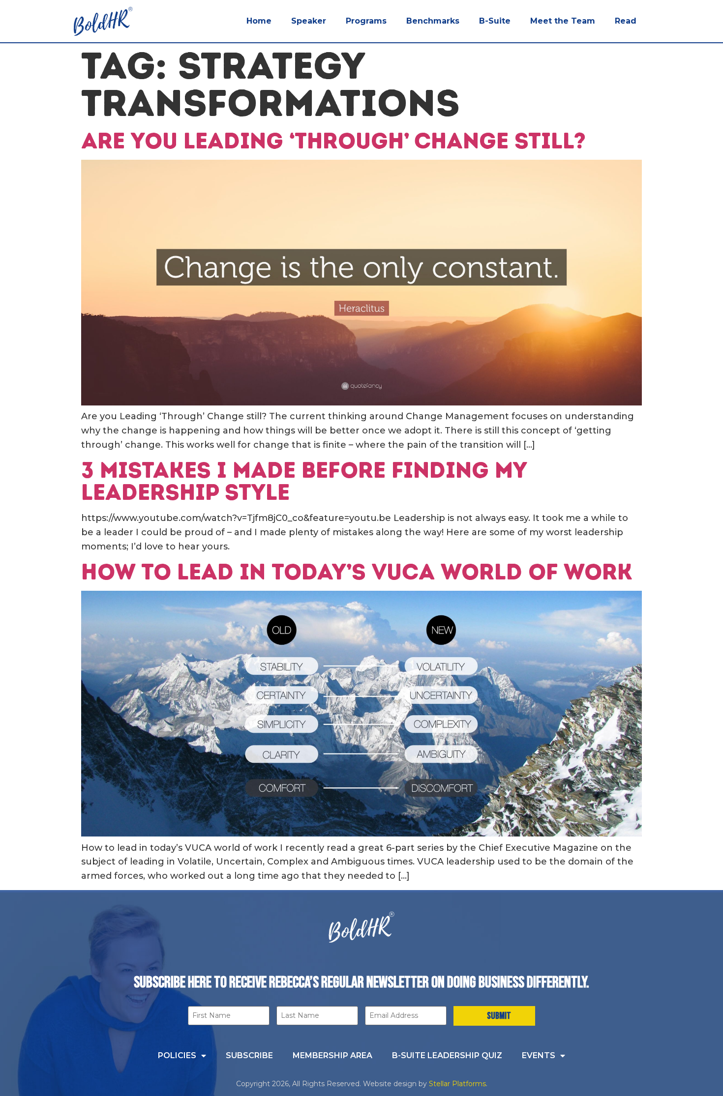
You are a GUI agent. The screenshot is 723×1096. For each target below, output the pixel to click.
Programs (366, 21)
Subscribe (249, 1055)
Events (538, 1055)
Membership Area (332, 1055)
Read (625, 21)
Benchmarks (432, 21)
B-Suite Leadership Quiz (447, 1055)
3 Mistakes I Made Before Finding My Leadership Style (303, 481)
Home (258, 21)
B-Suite (495, 21)
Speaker (308, 21)
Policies (177, 1055)
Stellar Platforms (457, 1083)
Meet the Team (562, 21)
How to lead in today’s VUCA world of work (357, 571)
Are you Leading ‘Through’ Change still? (333, 140)
